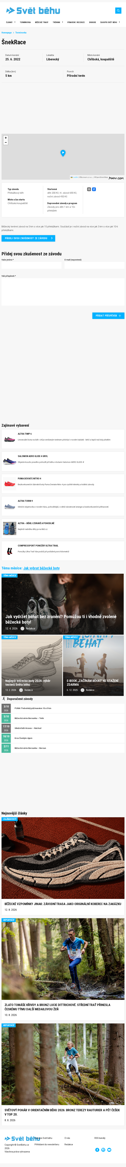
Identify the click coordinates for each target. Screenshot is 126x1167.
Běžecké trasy (41, 22)
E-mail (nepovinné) (73, 260)
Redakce (69, 1144)
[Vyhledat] (118, 11)
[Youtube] (109, 1150)
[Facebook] (97, 1150)
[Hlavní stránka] (31, 10)
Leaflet (75, 177)
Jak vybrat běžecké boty (41, 568)
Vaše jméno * (8, 260)
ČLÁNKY (9, 22)
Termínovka (25, 22)
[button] (63, 153)
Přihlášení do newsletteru (47, 1144)
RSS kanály (99, 1138)
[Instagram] (103, 1150)
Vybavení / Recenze (76, 22)
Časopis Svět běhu (108, 22)
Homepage (7, 32)
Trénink (56, 22)
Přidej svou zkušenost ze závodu (26, 238)
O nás (67, 1138)
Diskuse (92, 22)
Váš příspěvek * (9, 276)
